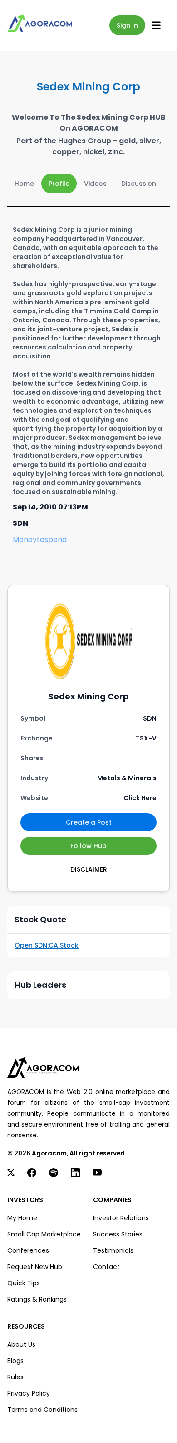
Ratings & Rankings (37, 1299)
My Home (22, 1217)
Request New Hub (34, 1266)
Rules (15, 1377)
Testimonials (113, 1250)
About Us (21, 1344)
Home (24, 183)
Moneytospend (40, 539)
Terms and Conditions (42, 1409)
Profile (59, 183)
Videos (95, 183)
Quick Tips (23, 1282)
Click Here (140, 797)
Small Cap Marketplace (44, 1234)
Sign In (127, 25)
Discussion (138, 183)
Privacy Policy (28, 1393)
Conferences (28, 1250)
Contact (106, 1266)
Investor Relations (121, 1217)
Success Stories (118, 1234)
